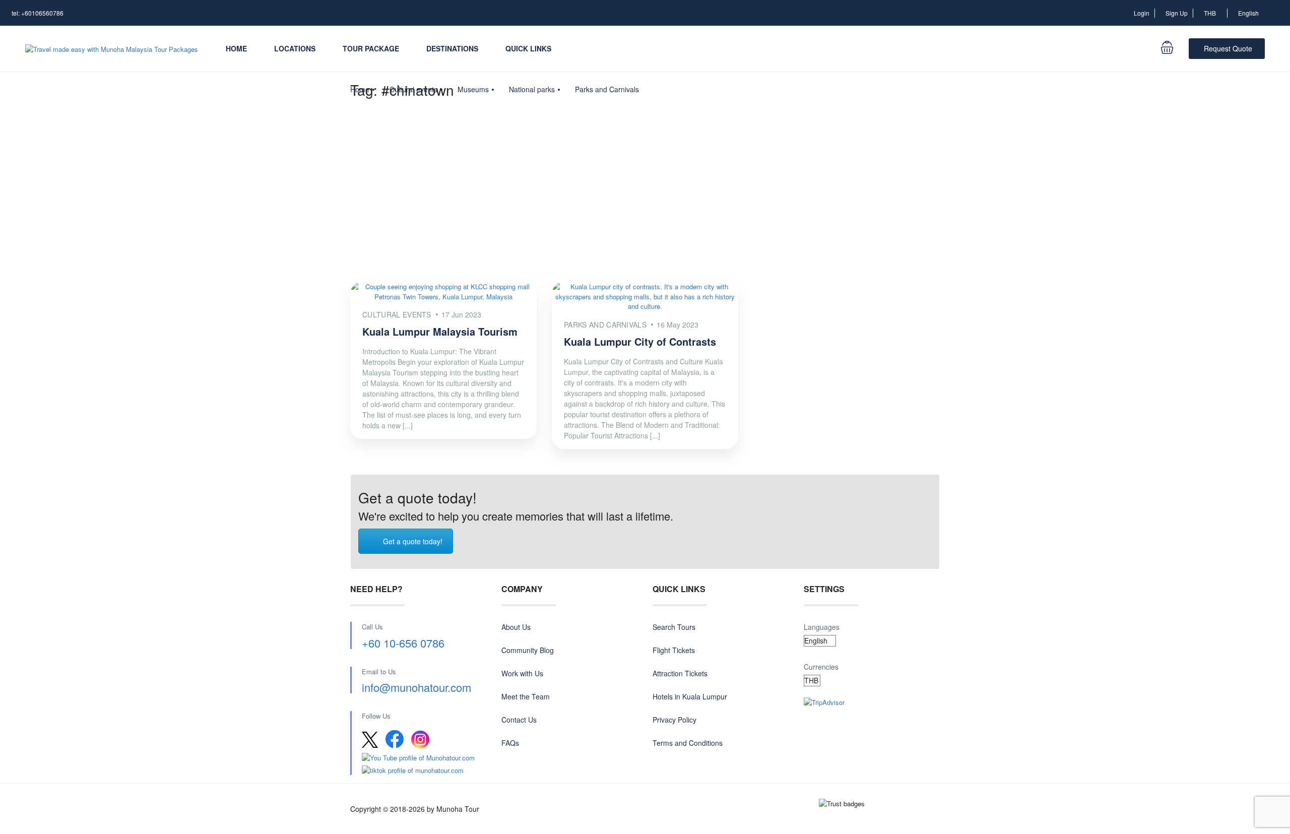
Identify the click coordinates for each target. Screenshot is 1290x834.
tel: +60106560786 (37, 13)
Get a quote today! (412, 541)
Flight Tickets (674, 650)
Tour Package (371, 48)
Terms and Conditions (688, 743)
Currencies (821, 667)
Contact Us (519, 720)
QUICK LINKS (528, 48)
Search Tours (674, 627)
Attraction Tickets (680, 673)
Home (236, 48)
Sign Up (1177, 13)
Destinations (452, 48)
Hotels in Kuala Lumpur (690, 696)
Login (1141, 13)
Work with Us (522, 673)
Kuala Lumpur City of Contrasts (640, 341)
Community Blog (527, 650)
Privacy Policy (674, 720)
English (1249, 13)
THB (1210, 13)
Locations (294, 48)
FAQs (510, 743)
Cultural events (413, 89)
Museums (473, 89)
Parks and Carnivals (607, 89)
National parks (532, 89)
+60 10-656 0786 (403, 643)
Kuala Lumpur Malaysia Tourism (440, 331)
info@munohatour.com (416, 687)
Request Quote (1228, 48)
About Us (516, 627)
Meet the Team (525, 696)
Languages (822, 627)
